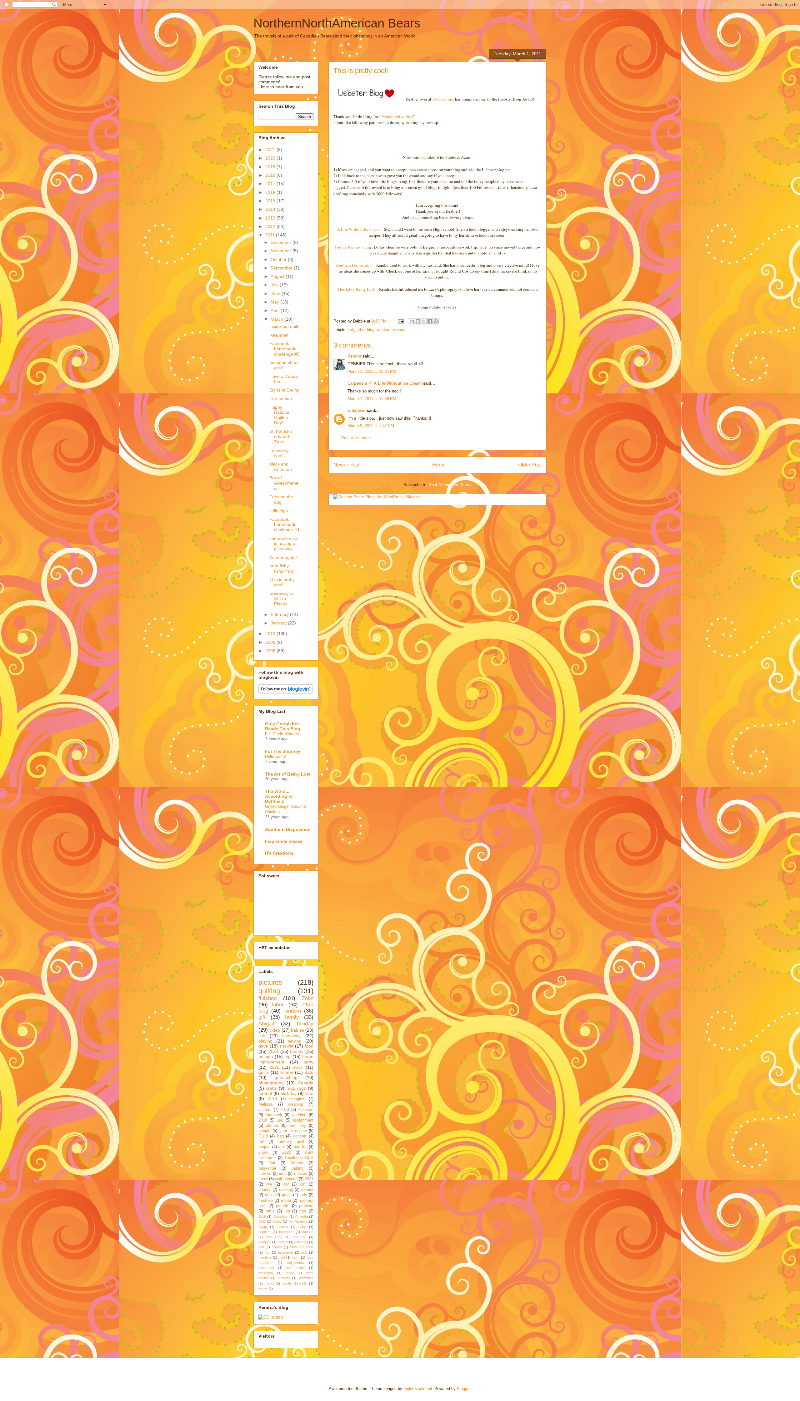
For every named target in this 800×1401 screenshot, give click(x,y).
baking (297, 1168)
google (264, 1131)
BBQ (262, 1221)
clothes (272, 1125)
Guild (263, 1136)
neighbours (295, 1263)
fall (261, 1141)
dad (261, 1247)
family (292, 1017)
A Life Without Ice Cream (359, 229)
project (264, 1147)
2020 (271, 157)
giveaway (291, 1035)
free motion (280, 398)
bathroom (286, 1232)
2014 (271, 209)
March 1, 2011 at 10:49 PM (372, 398)
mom (295, 1257)
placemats (266, 1268)
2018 (271, 175)
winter (263, 1288)
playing (265, 1040)
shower (286, 1045)
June (276, 293)
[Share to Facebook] (430, 321)
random (383, 329)
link (351, 329)
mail (282, 1257)
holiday (305, 1024)
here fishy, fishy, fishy (281, 568)
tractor (269, 1283)
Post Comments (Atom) (450, 484)
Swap (262, 1227)
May (275, 301)
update (287, 1283)
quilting (269, 991)
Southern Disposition (354, 265)
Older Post (530, 464)
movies (300, 1174)
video (274, 1030)
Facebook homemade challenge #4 (284, 524)
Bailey (277, 1221)
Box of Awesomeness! (283, 483)
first (267, 1252)
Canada (305, 1082)
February (280, 614)
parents (282, 1206)
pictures (270, 982)
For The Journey (282, 751)
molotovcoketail (417, 1388)
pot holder (296, 1268)
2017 (271, 183)
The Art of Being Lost (356, 289)
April (276, 310)
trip (287, 1056)
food (309, 1045)
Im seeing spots (279, 453)
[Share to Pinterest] (435, 321)
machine (264, 1257)
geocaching (286, 1077)
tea (287, 1211)
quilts (263, 1072)
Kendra (354, 356)
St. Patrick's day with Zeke (280, 436)
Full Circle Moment (282, 734)
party (308, 1061)
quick (290, 1273)
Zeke (307, 998)
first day (298, 1125)
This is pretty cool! (282, 582)
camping (264, 1242)
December (281, 242)
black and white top (280, 466)
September (282, 267)
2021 (271, 149)
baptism (264, 1232)
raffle (270, 1211)
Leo (280, 1120)
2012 (271, 226)
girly (304, 1252)
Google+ (297, 1099)
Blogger (463, 1388)
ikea (309, 1093)
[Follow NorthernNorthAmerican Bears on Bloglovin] (285, 691)
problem (306, 1206)
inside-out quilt (283, 326)
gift (262, 1017)
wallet (303, 1283)
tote (302, 1211)
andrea (283, 1227)
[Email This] (412, 321)
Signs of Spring (284, 389)
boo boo (299, 1237)
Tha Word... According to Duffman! (279, 796)
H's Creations (279, 853)
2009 (271, 642)
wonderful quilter (397, 116)
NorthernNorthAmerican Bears (336, 23)
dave (263, 1045)
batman (307, 1232)
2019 (271, 166)
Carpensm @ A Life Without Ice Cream (385, 383)
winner (398, 329)
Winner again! (283, 557)
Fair (271, 1163)
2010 (271, 633)
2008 (271, 650)
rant (281, 1147)
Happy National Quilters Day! (279, 415)
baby (302, 1227)
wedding (299, 1115)
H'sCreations (443, 99)
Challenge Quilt (299, 1158)
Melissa (265, 1104)
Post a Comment (356, 437)
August (278, 276)
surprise (284, 1278)
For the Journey (348, 247)
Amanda (301, 1216)
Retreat (296, 1163)
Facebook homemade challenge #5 (284, 349)
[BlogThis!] (418, 321)
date (309, 1072)
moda (286, 1200)
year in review (292, 1131)
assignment (302, 1120)
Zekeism (305, 1109)
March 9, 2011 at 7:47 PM (371, 425)
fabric (278, 1005)
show (263, 1179)
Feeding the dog (281, 499)
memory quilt (291, 1141)
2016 (271, 192)
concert (300, 1136)
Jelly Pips (278, 510)
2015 (271, 200)
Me (269, 1184)
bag (280, 1136)
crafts (271, 1088)
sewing (295, 1040)
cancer (283, 1242)
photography (270, 1082)
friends (296, 1051)
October (279, 259)
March (277, 319)
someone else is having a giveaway (283, 543)
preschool (265, 1273)
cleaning (295, 1104)
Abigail (266, 1024)
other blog (365, 329)
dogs (269, 1195)
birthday (289, 1093)
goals (287, 1195)
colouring (301, 1242)
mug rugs (296, 1088)
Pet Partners (298, 1221)
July (275, 284)
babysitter (267, 1168)
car (286, 1184)
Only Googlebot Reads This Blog (282, 726)
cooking (286, 1189)
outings (265, 1056)
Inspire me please (283, 841)
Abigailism (280, 1216)
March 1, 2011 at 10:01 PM (372, 371)
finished (267, 998)
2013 (271, 217)
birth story (274, 1237)
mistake (265, 1200)
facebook (274, 1115)
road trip (300, 1147)
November (281, 250)
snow (263, 1152)
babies (297, 1030)
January (279, 622)
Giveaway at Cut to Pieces (281, 598)
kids (303, 1195)
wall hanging (286, 1179)
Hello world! (275, 756)
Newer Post (346, 464)
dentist (307, 1189)
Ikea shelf (278, 335)
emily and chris (301, 1247)
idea (283, 1174)
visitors (265, 1109)
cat (303, 1184)
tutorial (265, 1093)
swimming (305, 1278)
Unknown (357, 410)
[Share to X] (424, 321)
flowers (264, 1174)
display (277, 1247)
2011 (270, 234)
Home (439, 464)
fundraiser (285, 1252)
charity (264, 1189)
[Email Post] (400, 321)
